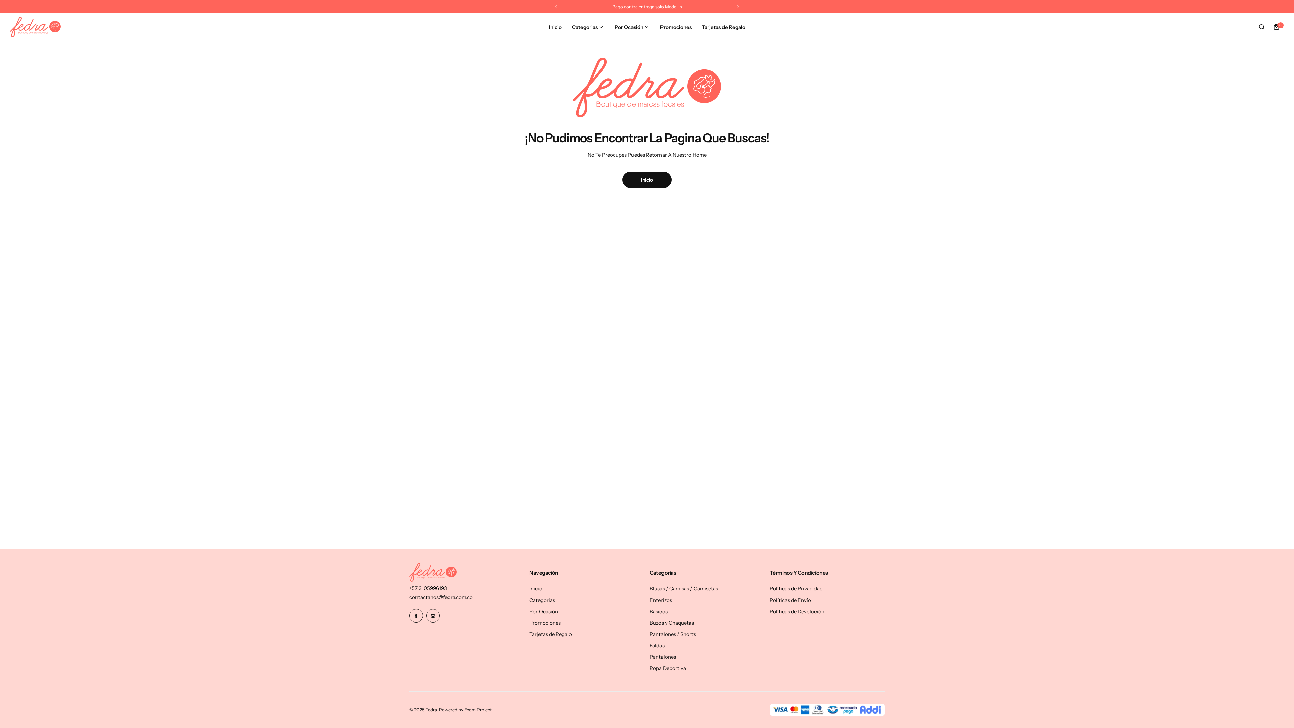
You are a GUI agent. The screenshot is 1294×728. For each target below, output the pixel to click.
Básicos (659, 611)
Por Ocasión (543, 611)
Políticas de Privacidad (796, 588)
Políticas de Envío (790, 600)
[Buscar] (1261, 27)
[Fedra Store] (35, 27)
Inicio (647, 180)
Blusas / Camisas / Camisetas (684, 588)
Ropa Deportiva (668, 668)
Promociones (545, 622)
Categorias (542, 600)
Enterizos (661, 600)
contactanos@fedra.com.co (441, 597)
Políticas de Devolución (797, 611)
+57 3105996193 (428, 588)
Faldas (657, 645)
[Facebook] (416, 616)
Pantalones (663, 657)
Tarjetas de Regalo (550, 634)
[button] (556, 7)
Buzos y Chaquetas (672, 622)
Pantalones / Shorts (673, 634)
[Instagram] (433, 616)
